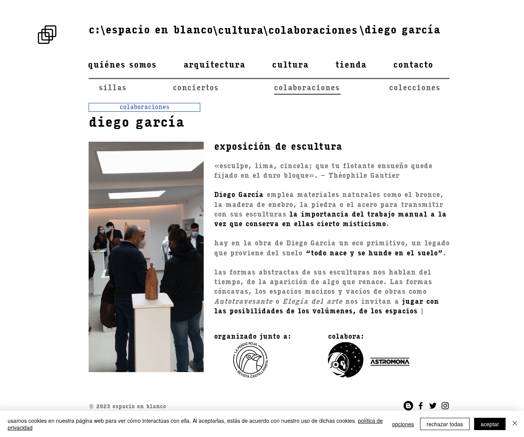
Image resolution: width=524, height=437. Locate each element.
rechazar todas (445, 424)
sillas (113, 88)
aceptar (490, 424)
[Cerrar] (514, 424)
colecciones (414, 88)
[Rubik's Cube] (47, 34)
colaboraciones (331, 88)
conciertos (197, 88)
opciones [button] (403, 424)
